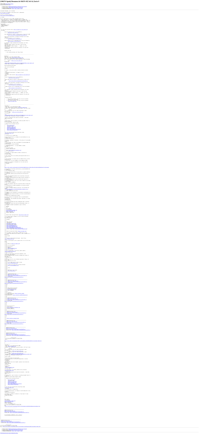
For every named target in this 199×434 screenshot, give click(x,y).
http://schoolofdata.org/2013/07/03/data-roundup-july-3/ (16, 189)
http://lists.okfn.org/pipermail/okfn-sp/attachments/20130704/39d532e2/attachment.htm (22, 406)
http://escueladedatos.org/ (13, 265)
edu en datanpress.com (11, 289)
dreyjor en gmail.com (9, 387)
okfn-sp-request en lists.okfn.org (20, 29)
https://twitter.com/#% (19, 293)
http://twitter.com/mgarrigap (21, 228)
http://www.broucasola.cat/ (12, 225)
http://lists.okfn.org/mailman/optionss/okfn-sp (19, 412)
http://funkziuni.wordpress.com (15, 150)
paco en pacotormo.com (9, 401)
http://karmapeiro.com (12, 248)
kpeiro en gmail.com (12, 101)
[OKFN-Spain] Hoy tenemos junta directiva (16, 7)
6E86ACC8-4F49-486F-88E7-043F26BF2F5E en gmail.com (21, 354)
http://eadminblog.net (11, 128)
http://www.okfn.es (11, 270)
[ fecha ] (13, 8)
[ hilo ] (15, 8)
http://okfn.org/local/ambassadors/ (7, 15)
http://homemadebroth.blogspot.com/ (14, 227)
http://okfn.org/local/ (5, 13)
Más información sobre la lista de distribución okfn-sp (9, 433)
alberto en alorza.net (11, 126)
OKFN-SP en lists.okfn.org (13, 274)
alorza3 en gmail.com (22, 107)
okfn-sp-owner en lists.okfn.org (14, 41)
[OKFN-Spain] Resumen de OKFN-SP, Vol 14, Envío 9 (17, 6)
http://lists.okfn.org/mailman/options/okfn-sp (14, 283)
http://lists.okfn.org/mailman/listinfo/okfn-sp (17, 275)
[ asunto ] (18, 8)
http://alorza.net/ (11, 125)
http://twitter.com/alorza (13, 384)
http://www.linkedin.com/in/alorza (14, 129)
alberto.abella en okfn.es (9, 3)
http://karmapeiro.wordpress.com (13, 307)
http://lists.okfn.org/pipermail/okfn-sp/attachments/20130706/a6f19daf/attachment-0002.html (21, 426)
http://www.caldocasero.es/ (12, 226)
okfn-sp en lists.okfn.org (13, 32)
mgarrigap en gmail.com (23, 214)
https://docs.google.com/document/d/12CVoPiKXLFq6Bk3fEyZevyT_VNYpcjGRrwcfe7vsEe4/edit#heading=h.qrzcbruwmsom (27, 167)
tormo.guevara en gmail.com (17, 57)
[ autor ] (21, 8)
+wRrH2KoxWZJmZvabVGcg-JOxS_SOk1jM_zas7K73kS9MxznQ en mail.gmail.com (18, 115)
